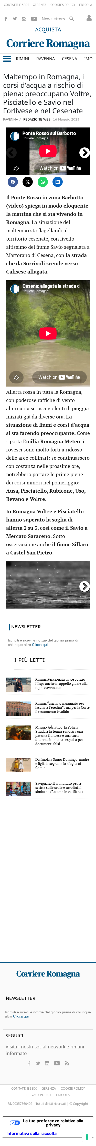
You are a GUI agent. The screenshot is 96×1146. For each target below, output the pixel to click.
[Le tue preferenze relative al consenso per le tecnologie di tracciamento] (87, 1137)
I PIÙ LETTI (29, 660)
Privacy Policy (38, 1094)
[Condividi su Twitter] (28, 182)
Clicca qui (40, 645)
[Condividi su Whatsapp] (43, 182)
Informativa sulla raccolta (31, 1133)
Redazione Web (36, 120)
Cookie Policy (73, 1088)
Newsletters (53, 19)
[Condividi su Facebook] (13, 182)
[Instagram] (24, 18)
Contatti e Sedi (24, 1088)
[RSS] (66, 1063)
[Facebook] (5, 18)
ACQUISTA (48, 30)
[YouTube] (34, 18)
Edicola (63, 1094)
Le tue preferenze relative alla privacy (53, 1122)
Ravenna (10, 119)
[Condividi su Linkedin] (58, 182)
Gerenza (48, 1088)
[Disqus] (48, 884)
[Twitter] (14, 18)
